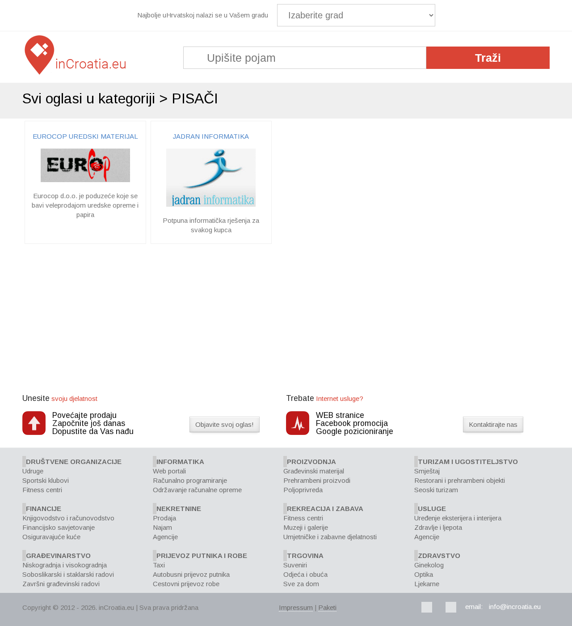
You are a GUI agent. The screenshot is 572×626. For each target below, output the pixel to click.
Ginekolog (429, 565)
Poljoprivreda (303, 490)
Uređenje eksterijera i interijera (457, 518)
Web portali (169, 471)
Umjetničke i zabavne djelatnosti (330, 537)
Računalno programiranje (190, 480)
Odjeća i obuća (305, 574)
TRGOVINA (305, 555)
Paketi (327, 607)
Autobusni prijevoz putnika (191, 574)
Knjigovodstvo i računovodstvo (68, 518)
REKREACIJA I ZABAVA (325, 508)
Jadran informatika (211, 136)
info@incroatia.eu (515, 606)
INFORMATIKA (180, 461)
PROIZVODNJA (311, 461)
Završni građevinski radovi (61, 584)
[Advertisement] (286, 320)
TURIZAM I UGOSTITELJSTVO (468, 461)
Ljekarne (426, 584)
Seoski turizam (436, 490)
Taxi (159, 565)
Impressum (296, 607)
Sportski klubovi (45, 480)
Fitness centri (42, 490)
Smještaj (427, 471)
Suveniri (295, 565)
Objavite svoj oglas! (224, 424)
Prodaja (164, 518)
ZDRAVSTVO (439, 555)
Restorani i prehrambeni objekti (459, 480)
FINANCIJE (43, 508)
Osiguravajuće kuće (51, 537)
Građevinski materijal (313, 471)
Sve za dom (301, 584)
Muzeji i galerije (305, 527)
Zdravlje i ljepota (438, 527)
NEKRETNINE (178, 508)
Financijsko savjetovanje (58, 527)
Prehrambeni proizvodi (316, 480)
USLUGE (432, 508)
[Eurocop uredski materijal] (85, 179)
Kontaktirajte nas (493, 424)
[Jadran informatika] (211, 204)
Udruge (32, 471)
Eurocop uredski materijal (85, 136)
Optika (423, 574)
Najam (162, 527)
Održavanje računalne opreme (197, 490)
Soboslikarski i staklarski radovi (68, 574)
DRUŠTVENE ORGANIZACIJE (74, 461)
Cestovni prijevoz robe (186, 584)
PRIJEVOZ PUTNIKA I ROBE (201, 555)
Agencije (165, 537)
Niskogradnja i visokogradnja (64, 565)
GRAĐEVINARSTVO (58, 555)
